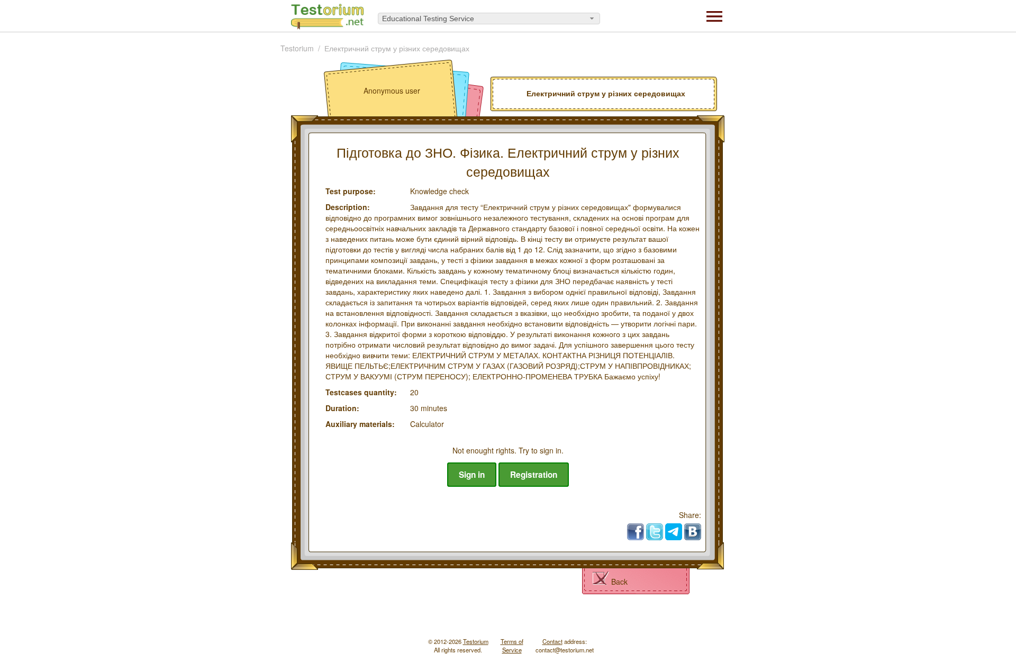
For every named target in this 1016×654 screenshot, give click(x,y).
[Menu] (714, 15)
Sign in (472, 474)
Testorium (297, 48)
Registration (533, 474)
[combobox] (489, 18)
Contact (552, 641)
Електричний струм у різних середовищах (396, 48)
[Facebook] (635, 531)
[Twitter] (654, 531)
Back (619, 581)
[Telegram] (673, 531)
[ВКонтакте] (692, 531)
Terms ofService (512, 645)
